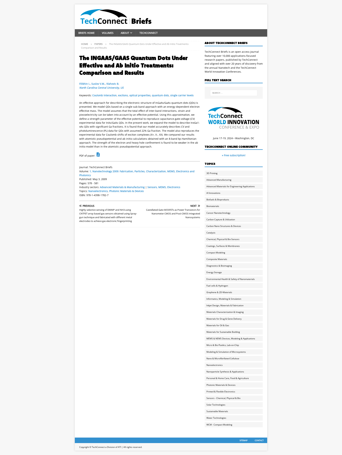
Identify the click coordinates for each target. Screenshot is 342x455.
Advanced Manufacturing (218, 179)
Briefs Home (86, 33)
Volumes (107, 33)
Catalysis (210, 232)
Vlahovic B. (112, 83)
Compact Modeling (215, 252)
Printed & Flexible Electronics (220, 391)
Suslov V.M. (98, 83)
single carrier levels (182, 95)
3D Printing (211, 173)
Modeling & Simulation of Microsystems (226, 351)
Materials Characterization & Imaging (225, 312)
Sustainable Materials (217, 411)
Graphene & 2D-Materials (219, 292)
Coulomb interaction (104, 95)
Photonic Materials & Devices (126, 191)
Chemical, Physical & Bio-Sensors (222, 239)
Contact (259, 440)
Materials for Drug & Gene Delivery (224, 318)
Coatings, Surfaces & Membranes (223, 246)
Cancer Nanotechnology (218, 212)
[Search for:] (234, 93)
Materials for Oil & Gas (217, 325)
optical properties (140, 95)
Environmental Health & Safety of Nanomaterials (230, 279)
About (125, 33)
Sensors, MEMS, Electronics (163, 187)
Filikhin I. (84, 83)
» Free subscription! (233, 155)
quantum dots (160, 95)
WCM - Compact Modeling (219, 424)
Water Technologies (216, 417)
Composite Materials (216, 259)
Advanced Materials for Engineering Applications (230, 186)
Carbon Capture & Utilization (220, 219)
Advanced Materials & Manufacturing (122, 187)
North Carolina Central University (99, 87)
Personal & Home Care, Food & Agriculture (227, 378)
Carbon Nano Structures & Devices (223, 226)
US (122, 87)
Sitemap (244, 440)
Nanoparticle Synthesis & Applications (225, 371)
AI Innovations (213, 192)
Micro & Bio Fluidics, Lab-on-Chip (222, 345)
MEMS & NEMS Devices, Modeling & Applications (230, 338)
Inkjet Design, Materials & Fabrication (224, 305)
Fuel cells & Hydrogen (217, 285)
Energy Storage (214, 272)
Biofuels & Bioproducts (217, 199)
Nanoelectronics (98, 191)
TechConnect (148, 33)
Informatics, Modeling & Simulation (223, 298)
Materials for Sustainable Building (223, 331)
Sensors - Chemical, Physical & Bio (223, 398)
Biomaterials (212, 206)
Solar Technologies (215, 404)
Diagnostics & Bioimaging (219, 265)
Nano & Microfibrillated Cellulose (222, 358)
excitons (123, 95)
